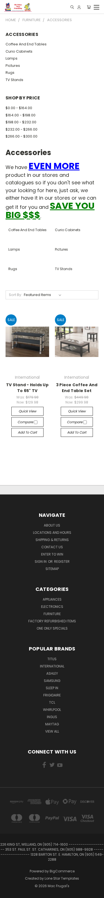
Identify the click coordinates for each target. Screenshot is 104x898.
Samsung (52, 680)
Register (62, 561)
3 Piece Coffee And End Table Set (77, 387)
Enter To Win (52, 554)
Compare (25, 422)
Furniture (52, 613)
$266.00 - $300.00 (21, 136)
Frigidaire (52, 695)
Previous (9, 892)
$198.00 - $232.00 (21, 122)
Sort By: (15, 294)
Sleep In (52, 688)
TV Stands (14, 79)
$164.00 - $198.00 (20, 115)
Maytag (52, 724)
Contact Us (52, 547)
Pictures (13, 65)
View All (52, 731)
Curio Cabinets (19, 51)
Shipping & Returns (52, 539)
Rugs (10, 72)
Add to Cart (27, 432)
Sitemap (52, 568)
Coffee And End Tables (26, 44)
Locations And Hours (52, 532)
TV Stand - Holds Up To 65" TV (27, 387)
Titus (52, 659)
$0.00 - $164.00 (19, 108)
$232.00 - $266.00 (21, 129)
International (52, 666)
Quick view (27, 411)
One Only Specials (52, 628)
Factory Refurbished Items (52, 621)
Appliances (52, 599)
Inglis (52, 717)
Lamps (11, 58)
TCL (52, 702)
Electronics (52, 606)
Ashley (52, 673)
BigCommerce (62, 871)
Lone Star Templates (62, 878)
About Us (52, 525)
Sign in (41, 561)
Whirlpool (52, 709)
